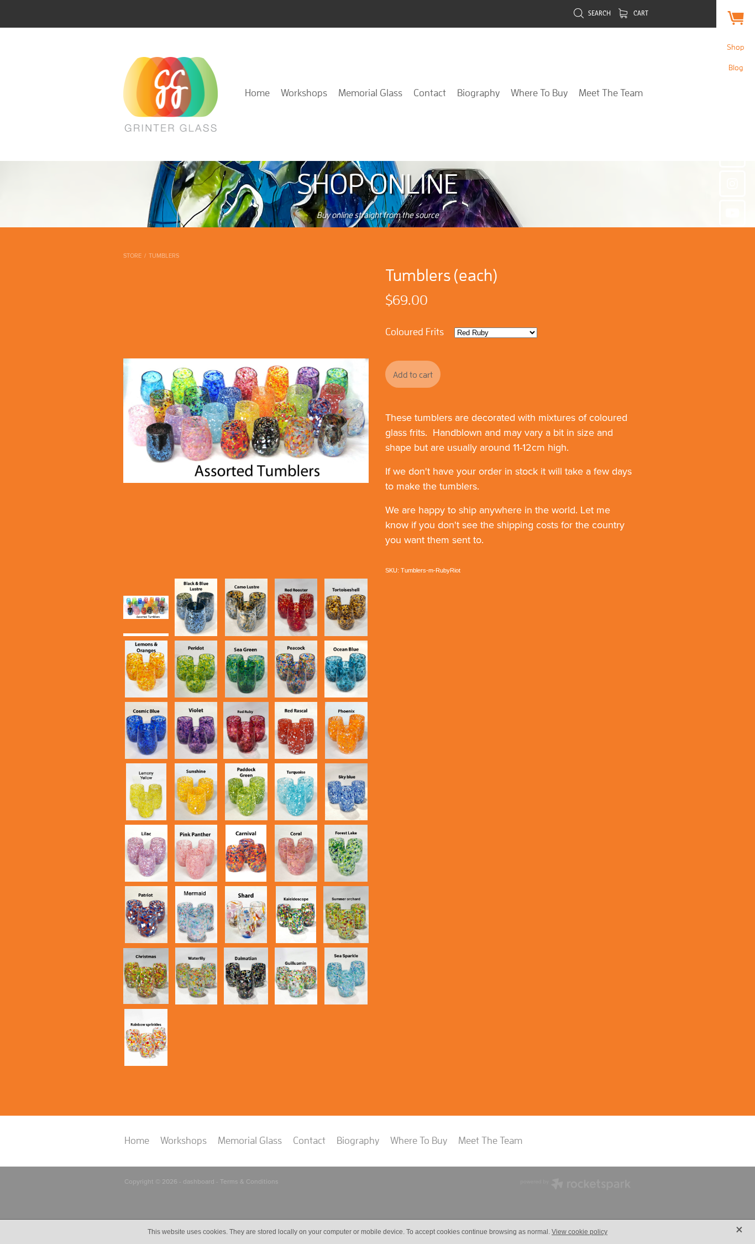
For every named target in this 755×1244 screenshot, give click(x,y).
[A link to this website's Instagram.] (732, 183)
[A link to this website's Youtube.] (732, 213)
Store (132, 255)
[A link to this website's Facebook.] (732, 154)
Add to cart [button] (413, 374)
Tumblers (164, 255)
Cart (640, 13)
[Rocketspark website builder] (575, 1185)
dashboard (198, 1181)
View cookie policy (579, 1232)
